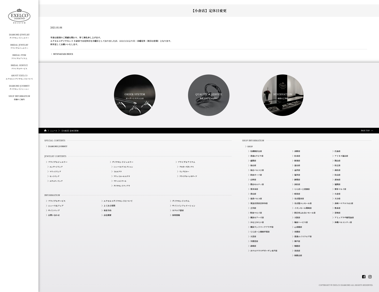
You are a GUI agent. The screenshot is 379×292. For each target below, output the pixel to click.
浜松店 (297, 184)
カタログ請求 (178, 210)
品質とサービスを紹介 (208, 96)
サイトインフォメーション (183, 205)
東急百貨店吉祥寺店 (259, 203)
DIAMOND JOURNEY (57, 146)
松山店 (337, 175)
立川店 (253, 208)
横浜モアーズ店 (257, 217)
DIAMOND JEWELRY (19, 36)
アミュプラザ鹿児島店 (344, 217)
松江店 (337, 165)
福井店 (297, 175)
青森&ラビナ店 (256, 156)
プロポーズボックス (186, 167)
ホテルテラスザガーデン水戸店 (263, 250)
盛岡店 (253, 160)
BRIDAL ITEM (19, 57)
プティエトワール (120, 181)
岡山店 (337, 160)
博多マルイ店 (340, 189)
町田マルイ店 (256, 212)
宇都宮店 (254, 241)
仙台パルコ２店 (257, 170)
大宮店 (253, 236)
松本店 (297, 156)
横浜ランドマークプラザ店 (261, 227)
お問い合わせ (54, 215)
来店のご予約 (282, 96)
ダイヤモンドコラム (181, 201)
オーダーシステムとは (135, 96)
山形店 (253, 179)
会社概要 (107, 215)
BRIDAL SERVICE (19, 67)
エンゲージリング (56, 167)
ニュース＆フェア (56, 205)
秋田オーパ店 (256, 175)
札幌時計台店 (256, 151)
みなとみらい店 (257, 222)
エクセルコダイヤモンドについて (118, 201)
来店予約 (107, 210)
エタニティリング (56, 181)
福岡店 (337, 184)
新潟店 (297, 160)
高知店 (337, 179)
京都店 (297, 231)
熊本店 (337, 208)
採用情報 (176, 215)
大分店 (337, 198)
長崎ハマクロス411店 (344, 203)
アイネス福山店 (341, 156)
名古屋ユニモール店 (303, 203)
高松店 (337, 170)
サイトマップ (54, 210)
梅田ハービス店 (301, 222)
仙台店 (253, 165)
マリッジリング (55, 171)
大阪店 (297, 217)
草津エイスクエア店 (303, 236)
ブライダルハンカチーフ (188, 176)
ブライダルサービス (56, 201)
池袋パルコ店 (256, 198)
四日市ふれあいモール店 (304, 212)
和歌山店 (298, 255)
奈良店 (297, 250)
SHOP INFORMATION (19, 98)
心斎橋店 (298, 227)
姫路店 (297, 246)
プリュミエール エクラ (122, 176)
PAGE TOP (365, 130)
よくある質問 (109, 205)
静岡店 (297, 179)
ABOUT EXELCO (19, 77)
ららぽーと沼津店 (302, 189)
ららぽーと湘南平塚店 (260, 231)
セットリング (54, 176)
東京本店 (254, 189)
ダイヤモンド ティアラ (122, 185)
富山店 (297, 165)
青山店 (253, 193)
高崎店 (253, 246)
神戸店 (297, 241)
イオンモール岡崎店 (303, 208)
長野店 (297, 151)
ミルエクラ (118, 171)
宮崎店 (337, 212)
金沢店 (297, 170)
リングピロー (184, 171)
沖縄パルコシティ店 (343, 222)
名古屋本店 (299, 198)
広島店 (337, 151)
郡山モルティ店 (257, 184)
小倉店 (337, 193)
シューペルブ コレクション (123, 167)
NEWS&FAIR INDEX (63, 54)
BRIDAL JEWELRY (19, 46)
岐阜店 (297, 193)
